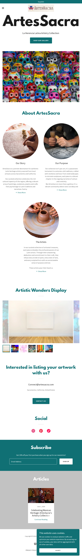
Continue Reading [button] (41, 519)
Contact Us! (41, 401)
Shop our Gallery (41, 40)
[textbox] (33, 461)
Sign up (66, 461)
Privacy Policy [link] (31, 550)
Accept (58, 550)
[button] (7, 8)
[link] (41, 8)
